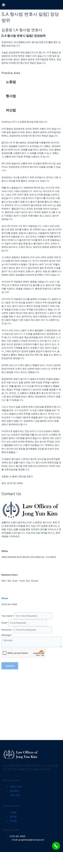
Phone (4, 598)
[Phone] (5, 592)
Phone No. (7, 629)
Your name (7, 616)
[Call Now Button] (56, 846)
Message (6, 635)
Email (4, 623)
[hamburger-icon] (57, 4)
